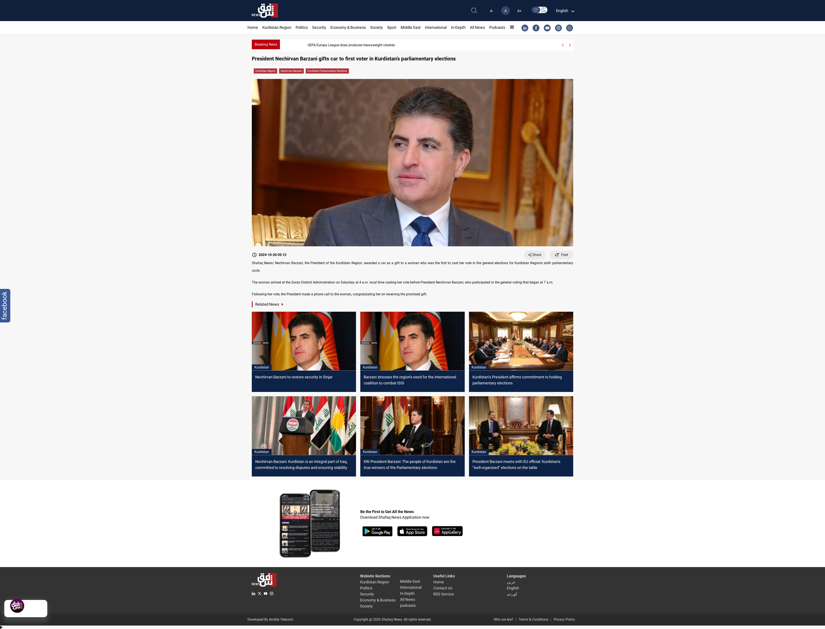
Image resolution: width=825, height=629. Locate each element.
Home (253, 27)
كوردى (512, 594)
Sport (391, 27)
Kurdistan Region (276, 27)
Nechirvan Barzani (291, 70)
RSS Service (443, 594)
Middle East (411, 27)
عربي (511, 582)
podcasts (497, 27)
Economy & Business (348, 27)
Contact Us (442, 588)
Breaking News (266, 44)
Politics (302, 27)
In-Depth (458, 27)
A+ (519, 11)
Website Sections (375, 576)
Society (376, 27)
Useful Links (444, 576)
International (436, 27)
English (513, 588)
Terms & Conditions (533, 619)
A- (491, 11)
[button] (562, 45)
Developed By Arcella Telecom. (271, 619)
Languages (516, 576)
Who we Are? (503, 619)
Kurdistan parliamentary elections (327, 70)
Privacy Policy (564, 619)
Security (319, 27)
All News (477, 27)
